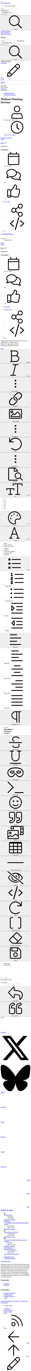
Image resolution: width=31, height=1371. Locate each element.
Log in (2, 79)
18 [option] (5, 506)
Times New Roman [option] (9, 551)
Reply (2, 243)
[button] (15, 356)
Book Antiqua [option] (8, 545)
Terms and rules (8, 1310)
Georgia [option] (6, 548)
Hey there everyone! (9, 1249)
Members (6, 1285)
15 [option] (5, 504)
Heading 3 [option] (7, 733)
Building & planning (9, 1219)
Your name (4, 982)
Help (5, 1313)
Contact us (3, 88)
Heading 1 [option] (8, 729)
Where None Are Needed (11, 1232)
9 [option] (4, 499)
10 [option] (5, 501)
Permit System (8, 1215)
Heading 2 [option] (7, 731)
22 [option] (5, 507)
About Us (6, 1283)
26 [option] (5, 509)
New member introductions (11, 1254)
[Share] (17, 216)
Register (3, 82)
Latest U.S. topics (7, 1210)
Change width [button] (8, 1305)
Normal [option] (6, 727)
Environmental (8, 1294)
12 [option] (5, 502)
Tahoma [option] (6, 550)
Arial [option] (5, 543)
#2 (5, 338)
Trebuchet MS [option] (8, 553)
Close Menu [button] (4, 90)
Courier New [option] (9, 546)
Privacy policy (8, 1311)
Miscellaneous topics (9, 1237)
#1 (5, 231)
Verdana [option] (6, 554)
